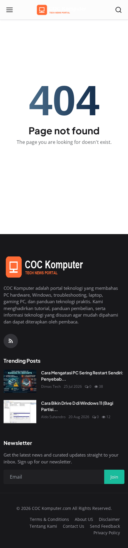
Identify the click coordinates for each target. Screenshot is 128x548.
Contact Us (73, 526)
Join (114, 477)
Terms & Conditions (49, 519)
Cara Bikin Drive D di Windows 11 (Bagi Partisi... (77, 406)
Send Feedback (105, 526)
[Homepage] (64, 10)
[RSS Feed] (11, 341)
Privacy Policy (106, 532)
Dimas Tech (51, 386)
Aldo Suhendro (53, 416)
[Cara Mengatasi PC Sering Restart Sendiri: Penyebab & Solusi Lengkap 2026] (20, 381)
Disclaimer (109, 519)
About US (84, 519)
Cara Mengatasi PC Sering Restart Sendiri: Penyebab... (82, 376)
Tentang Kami (43, 526)
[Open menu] (9, 10)
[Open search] (118, 10)
